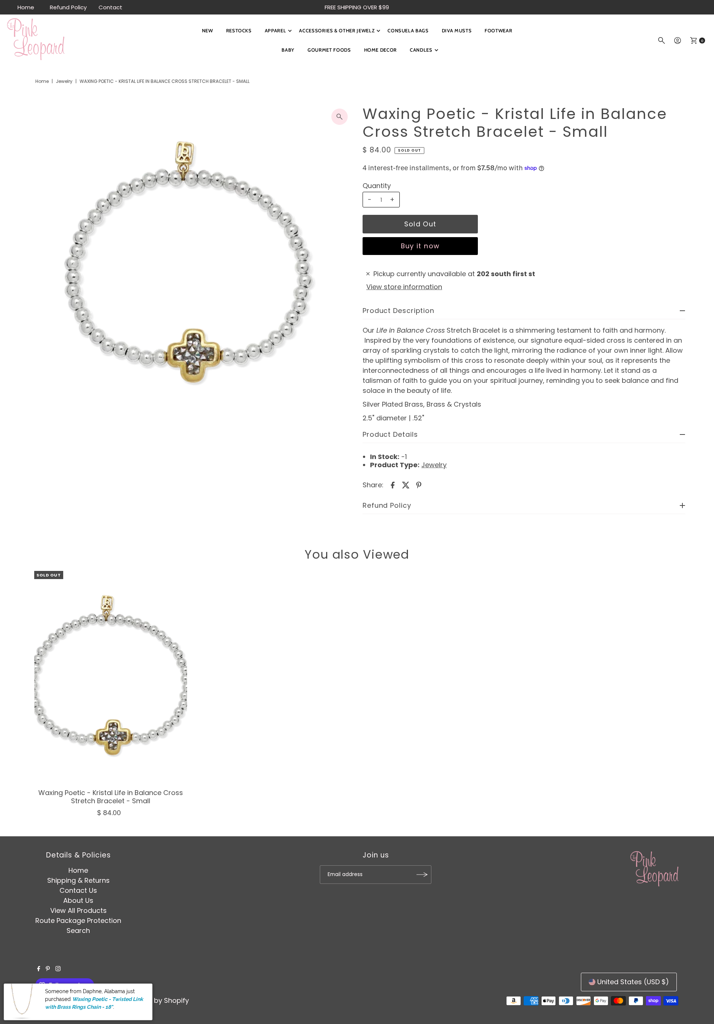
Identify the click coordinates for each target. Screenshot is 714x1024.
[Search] (661, 40)
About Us (78, 900)
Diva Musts (457, 30)
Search (78, 930)
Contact (110, 7)
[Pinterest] (48, 969)
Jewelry (64, 81)
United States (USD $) (633, 981)
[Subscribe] (422, 874)
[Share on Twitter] (405, 484)
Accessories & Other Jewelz (336, 30)
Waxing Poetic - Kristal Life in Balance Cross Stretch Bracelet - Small (110, 796)
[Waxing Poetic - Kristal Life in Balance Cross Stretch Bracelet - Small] (110, 678)
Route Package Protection (78, 920)
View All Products (78, 910)
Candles (421, 50)
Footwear (498, 30)
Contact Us (78, 890)
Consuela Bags (407, 30)
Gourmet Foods (329, 50)
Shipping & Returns (78, 880)
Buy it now (420, 246)
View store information (404, 286)
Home (25, 7)
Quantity (377, 186)
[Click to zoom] (339, 117)
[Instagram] (58, 969)
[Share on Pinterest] (418, 484)
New (207, 30)
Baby (288, 50)
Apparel (275, 30)
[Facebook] (38, 969)
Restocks (239, 30)
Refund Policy (68, 7)
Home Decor (380, 50)
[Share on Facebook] (392, 484)
